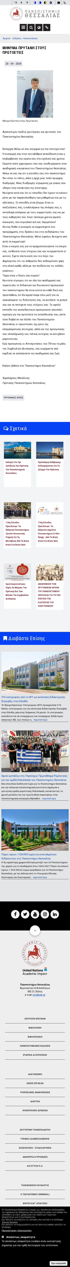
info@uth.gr (39, 995)
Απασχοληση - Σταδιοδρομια (35, 1148)
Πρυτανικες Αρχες (13, 397)
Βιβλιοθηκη (35, 1028)
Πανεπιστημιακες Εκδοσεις (35, 1046)
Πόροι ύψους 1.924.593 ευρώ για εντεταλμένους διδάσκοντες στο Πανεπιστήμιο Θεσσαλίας (29, 856)
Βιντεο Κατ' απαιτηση (35, 1203)
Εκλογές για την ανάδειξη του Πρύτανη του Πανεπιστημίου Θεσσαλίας (17, 468)
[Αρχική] (34, 13)
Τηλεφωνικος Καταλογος (35, 1185)
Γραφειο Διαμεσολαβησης (35, 1139)
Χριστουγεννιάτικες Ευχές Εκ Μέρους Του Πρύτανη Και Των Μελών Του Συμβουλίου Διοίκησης (17, 591)
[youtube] (35, 914)
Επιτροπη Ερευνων (35, 1019)
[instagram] (45, 914)
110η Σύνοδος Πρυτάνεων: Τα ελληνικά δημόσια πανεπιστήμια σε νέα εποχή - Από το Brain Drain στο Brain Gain (48, 531)
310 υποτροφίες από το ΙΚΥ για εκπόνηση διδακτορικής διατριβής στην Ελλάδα (33, 699)
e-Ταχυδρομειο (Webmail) (35, 1194)
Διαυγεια (35, 1101)
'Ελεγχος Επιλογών (10, 1222)
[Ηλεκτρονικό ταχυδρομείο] (58, 2)
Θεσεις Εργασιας (35, 1083)
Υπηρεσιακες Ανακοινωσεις (35, 1092)
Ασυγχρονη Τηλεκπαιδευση (35, 1130)
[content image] (35, 94)
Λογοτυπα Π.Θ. (35, 1166)
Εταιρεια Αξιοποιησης (35, 1055)
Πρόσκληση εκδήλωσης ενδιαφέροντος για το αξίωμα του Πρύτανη (49, 466)
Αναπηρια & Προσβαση (35, 1157)
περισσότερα (40, 719)
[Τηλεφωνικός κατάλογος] (64, 2)
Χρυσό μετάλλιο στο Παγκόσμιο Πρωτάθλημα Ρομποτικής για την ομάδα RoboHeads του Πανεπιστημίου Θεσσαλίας (34, 778)
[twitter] (25, 914)
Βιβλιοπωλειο (35, 1037)
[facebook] (15, 914)
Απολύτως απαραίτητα (20, 1237)
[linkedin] (54, 914)
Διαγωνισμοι (35, 1074)
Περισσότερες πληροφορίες (17, 1230)
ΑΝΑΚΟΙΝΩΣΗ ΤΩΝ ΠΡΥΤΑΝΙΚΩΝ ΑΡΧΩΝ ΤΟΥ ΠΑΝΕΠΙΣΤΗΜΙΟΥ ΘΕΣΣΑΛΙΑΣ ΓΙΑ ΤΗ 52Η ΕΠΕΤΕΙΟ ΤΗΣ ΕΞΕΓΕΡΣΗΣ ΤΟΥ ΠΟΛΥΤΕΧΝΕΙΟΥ (49, 595)
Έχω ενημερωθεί (58, 1263)
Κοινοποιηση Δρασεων (35, 1110)
